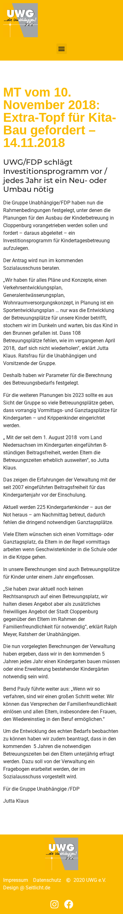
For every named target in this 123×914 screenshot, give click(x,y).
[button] (61, 49)
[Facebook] (68, 904)
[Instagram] (54, 904)
